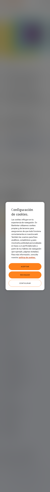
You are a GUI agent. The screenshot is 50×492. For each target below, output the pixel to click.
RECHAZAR (25, 275)
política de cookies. (27, 257)
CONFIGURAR (25, 283)
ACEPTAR (25, 267)
